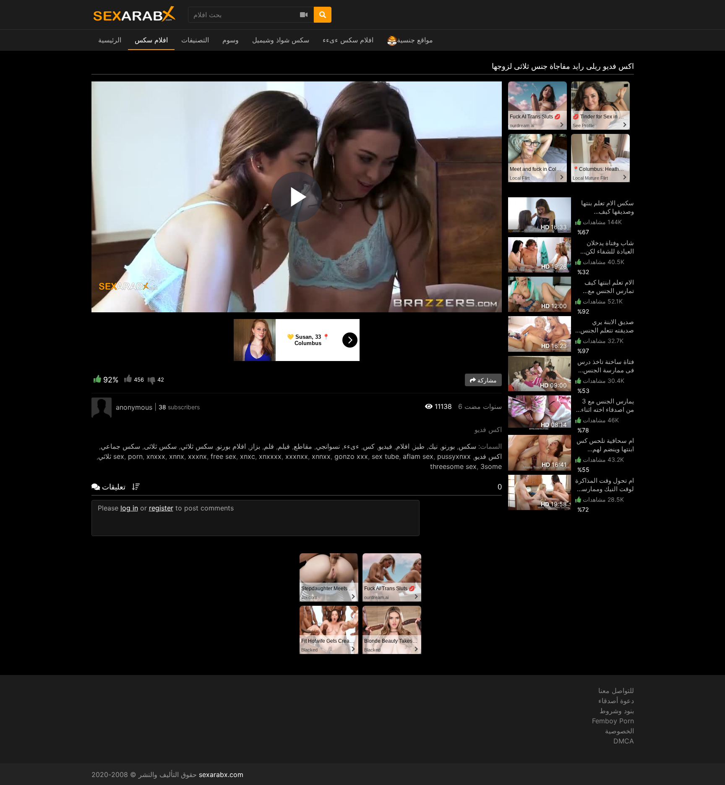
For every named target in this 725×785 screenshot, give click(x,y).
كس (369, 446)
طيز (419, 446)
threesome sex (453, 466)
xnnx (176, 456)
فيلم (284, 446)
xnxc (247, 456)
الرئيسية (109, 40)
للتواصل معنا (616, 690)
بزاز (255, 446)
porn (135, 456)
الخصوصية (619, 731)
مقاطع (303, 446)
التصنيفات (195, 40)
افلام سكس (151, 40)
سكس (467, 446)
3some (491, 466)
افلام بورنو (231, 446)
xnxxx (155, 456)
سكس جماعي (120, 446)
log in (129, 508)
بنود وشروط (617, 710)
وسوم (230, 40)
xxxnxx (296, 456)
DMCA (623, 741)
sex (118, 456)
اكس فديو (488, 456)
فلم (269, 446)
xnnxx (321, 456)
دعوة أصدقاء (616, 700)
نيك (433, 446)
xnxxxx (270, 456)
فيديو (385, 446)
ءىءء (351, 446)
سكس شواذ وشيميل (280, 40)
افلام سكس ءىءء (348, 40)
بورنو (448, 446)
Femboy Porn (613, 721)
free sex (223, 456)
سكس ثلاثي (196, 446)
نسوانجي (328, 446)
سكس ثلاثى (160, 446)
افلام (402, 446)
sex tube (385, 456)
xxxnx (197, 456)
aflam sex (418, 456)
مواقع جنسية (415, 40)
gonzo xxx (351, 456)
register (161, 508)
